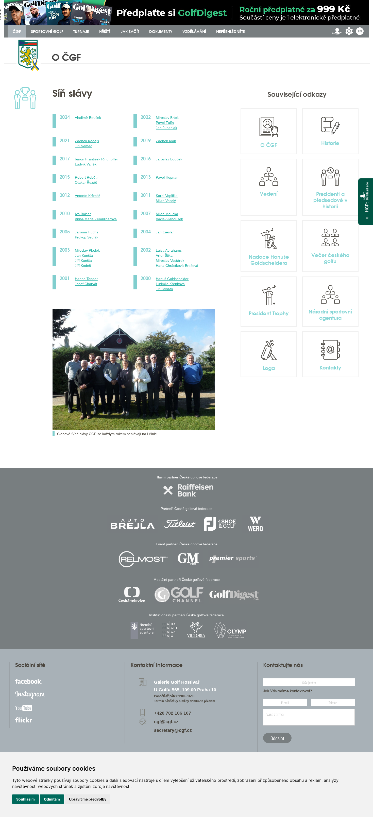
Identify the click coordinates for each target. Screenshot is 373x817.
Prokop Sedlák (86, 237)
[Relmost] (143, 559)
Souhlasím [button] (25, 799)
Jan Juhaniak (166, 128)
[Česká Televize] (133, 595)
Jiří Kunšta (83, 260)
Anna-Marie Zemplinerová (96, 219)
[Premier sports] (233, 559)
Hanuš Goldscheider (172, 279)
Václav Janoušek (169, 219)
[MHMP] (170, 630)
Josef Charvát (86, 284)
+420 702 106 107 (172, 713)
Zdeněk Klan (166, 141)
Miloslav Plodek (87, 250)
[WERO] (255, 524)
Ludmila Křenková (170, 284)
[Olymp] (230, 630)
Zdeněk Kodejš (87, 141)
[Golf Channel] (179, 595)
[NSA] (143, 630)
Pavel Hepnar (167, 177)
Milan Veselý (166, 201)
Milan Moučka (167, 214)
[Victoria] (196, 630)
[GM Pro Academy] (188, 559)
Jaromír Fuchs (86, 232)
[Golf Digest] (234, 595)
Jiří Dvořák (164, 289)
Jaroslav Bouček (169, 159)
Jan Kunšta (84, 255)
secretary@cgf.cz (173, 730)
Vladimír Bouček (88, 118)
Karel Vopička (167, 196)
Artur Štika (164, 255)
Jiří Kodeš (83, 266)
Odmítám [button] (52, 799)
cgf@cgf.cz (166, 721)
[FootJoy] (220, 524)
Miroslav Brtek (167, 118)
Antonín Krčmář (87, 196)
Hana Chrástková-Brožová (177, 266)
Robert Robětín (87, 177)
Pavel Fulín (165, 123)
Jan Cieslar (165, 232)
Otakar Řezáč (86, 182)
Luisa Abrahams (169, 250)
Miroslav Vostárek (170, 260)
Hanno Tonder (86, 279)
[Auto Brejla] (132, 524)
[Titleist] (179, 524)
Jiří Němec (83, 146)
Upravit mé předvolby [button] (87, 799)
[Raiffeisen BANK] (188, 490)
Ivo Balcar (83, 214)
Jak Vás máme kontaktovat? (287, 691)
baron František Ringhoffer (96, 159)
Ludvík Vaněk (85, 164)
